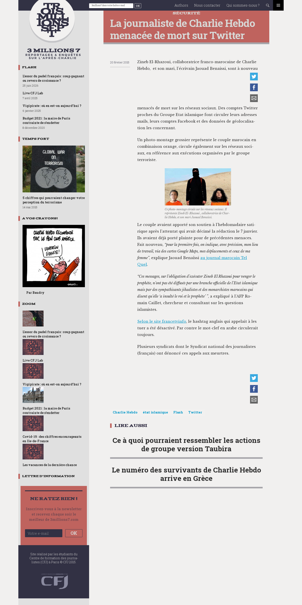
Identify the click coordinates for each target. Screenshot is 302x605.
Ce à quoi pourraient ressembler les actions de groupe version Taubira (186, 444)
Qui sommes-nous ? (243, 5)
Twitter (195, 412)
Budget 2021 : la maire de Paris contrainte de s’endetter (46, 120)
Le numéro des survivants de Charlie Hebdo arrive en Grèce (186, 474)
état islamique (155, 412)
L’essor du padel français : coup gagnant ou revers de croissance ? (53, 78)
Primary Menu (278, 5)
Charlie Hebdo (125, 412)
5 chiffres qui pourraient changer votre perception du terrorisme (54, 200)
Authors (181, 5)
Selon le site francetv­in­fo (161, 321)
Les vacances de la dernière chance (50, 465)
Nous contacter (207, 5)
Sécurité (186, 13)
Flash (178, 412)
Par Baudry (35, 292)
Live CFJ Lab (33, 93)
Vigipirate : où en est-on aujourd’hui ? (52, 106)
